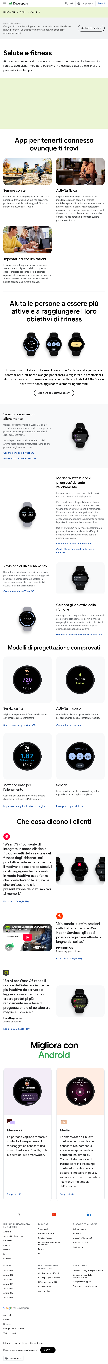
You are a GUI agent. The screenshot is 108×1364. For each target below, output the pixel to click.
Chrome (7, 1319)
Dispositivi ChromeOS (82, 1238)
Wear (23, 12)
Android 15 (8, 1279)
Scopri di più (14, 1194)
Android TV (78, 1247)
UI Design (9, 12)
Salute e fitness (45, 1238)
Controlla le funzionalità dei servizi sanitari (76, 551)
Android (7, 1231)
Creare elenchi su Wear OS (18, 591)
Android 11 (8, 1297)
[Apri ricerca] (66, 3)
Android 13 (8, 1288)
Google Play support (82, 1281)
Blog (5, 1254)
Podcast (7, 1258)
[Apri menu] (4, 3)
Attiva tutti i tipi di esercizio (19, 458)
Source (6, 1245)
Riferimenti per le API (47, 1282)
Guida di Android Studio (49, 1273)
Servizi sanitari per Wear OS (19, 725)
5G (39, 1253)
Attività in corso (68, 708)
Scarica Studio (44, 1286)
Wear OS (77, 1233)
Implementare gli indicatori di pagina (24, 806)
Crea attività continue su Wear (73, 543)
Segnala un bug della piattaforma (88, 1270)
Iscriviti (48, 1350)
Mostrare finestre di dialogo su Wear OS (79, 634)
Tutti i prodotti (9, 1333)
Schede (62, 785)
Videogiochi (43, 1229)
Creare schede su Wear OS (18, 453)
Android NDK (44, 1291)
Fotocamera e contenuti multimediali (49, 1243)
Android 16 (8, 1275)
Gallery (35, 12)
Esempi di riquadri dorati (70, 806)
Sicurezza (7, 1240)
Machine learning (46, 1233)
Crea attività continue (69, 725)
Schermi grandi (80, 1229)
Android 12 (8, 1293)
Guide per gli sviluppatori (49, 1277)
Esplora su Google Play (16, 901)
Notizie (6, 1249)
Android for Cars (80, 1242)
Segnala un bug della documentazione (82, 1276)
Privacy (41, 1249)
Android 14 (8, 1284)
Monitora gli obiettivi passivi (54, 393)
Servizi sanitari (14, 708)
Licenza (16, 1343)
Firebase (7, 1324)
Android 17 (8, 1270)
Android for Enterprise (13, 1236)
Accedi (101, 3)
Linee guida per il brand (33, 1343)
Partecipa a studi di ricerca (85, 1286)
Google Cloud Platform (13, 1328)
